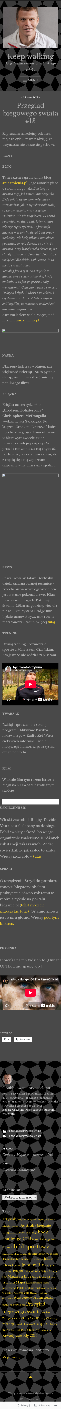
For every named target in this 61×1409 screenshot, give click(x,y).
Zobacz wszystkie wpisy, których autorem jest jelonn (28, 1111)
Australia (28, 1225)
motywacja (7, 1298)
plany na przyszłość (13, 1304)
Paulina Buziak (43, 1297)
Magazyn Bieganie (22, 1276)
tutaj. (52, 622)
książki (18, 1271)
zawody (8, 1336)
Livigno (44, 1271)
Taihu (6, 1329)
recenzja (8, 1324)
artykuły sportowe (11, 1226)
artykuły (9, 1219)
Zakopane (46, 1330)
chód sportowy (30, 1247)
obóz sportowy (23, 1297)
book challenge (28, 1232)
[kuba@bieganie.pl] (30, 1378)
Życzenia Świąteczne (18, 1167)
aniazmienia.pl (14, 183)
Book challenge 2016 (44, 1239)
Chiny (6, 1247)
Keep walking (30, 56)
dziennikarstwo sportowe (17, 1259)
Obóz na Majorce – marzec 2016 (27, 1152)
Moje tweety (11, 1357)
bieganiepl (10, 1232)
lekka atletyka (32, 1271)
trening (34, 1329)
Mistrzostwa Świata (39, 1293)
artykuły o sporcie (46, 1220)
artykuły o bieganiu (27, 1220)
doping (32, 1253)
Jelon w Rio (32, 1265)
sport (44, 1323)
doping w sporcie (48, 1253)
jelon (18, 1265)
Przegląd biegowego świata (24, 1130)
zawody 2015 (26, 1336)
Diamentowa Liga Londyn (14, 1254)
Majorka (23, 1282)
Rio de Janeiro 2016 (27, 1324)
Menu (33, 80)
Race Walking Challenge (44, 1318)
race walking (20, 1318)
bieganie (44, 1226)
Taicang (53, 1324)
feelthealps (38, 1259)
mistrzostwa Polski (39, 1283)
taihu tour (19, 1330)
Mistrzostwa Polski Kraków (18, 1288)
